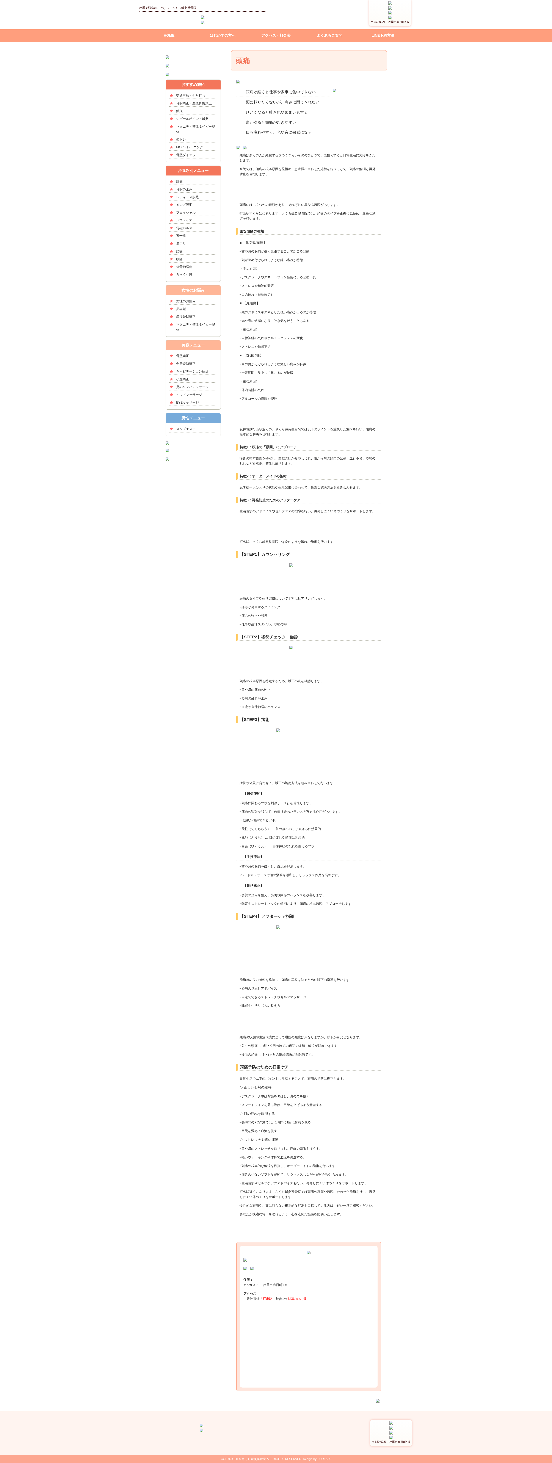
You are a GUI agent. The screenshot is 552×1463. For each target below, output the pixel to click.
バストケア (184, 220)
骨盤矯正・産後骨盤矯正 (194, 103)
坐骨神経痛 (184, 267)
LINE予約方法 (383, 35)
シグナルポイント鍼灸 (192, 119)
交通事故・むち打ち (190, 95)
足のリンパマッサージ (192, 387)
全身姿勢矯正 (186, 363)
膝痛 (179, 181)
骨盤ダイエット (187, 155)
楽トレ (181, 139)
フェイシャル (186, 212)
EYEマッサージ (187, 402)
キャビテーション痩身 (192, 371)
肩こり (181, 243)
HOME (169, 35)
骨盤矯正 (182, 356)
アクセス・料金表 (276, 35)
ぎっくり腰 (184, 274)
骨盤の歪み (184, 189)
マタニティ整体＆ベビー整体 (195, 129)
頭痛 (179, 259)
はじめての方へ (222, 35)
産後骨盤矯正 (186, 316)
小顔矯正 (182, 379)
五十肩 (181, 236)
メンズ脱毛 (184, 205)
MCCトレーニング (189, 147)
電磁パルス (184, 228)
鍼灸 (179, 111)
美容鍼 (181, 309)
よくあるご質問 (329, 35)
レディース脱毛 (187, 197)
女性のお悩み (186, 301)
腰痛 (179, 251)
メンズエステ (186, 429)
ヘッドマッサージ (189, 394)
